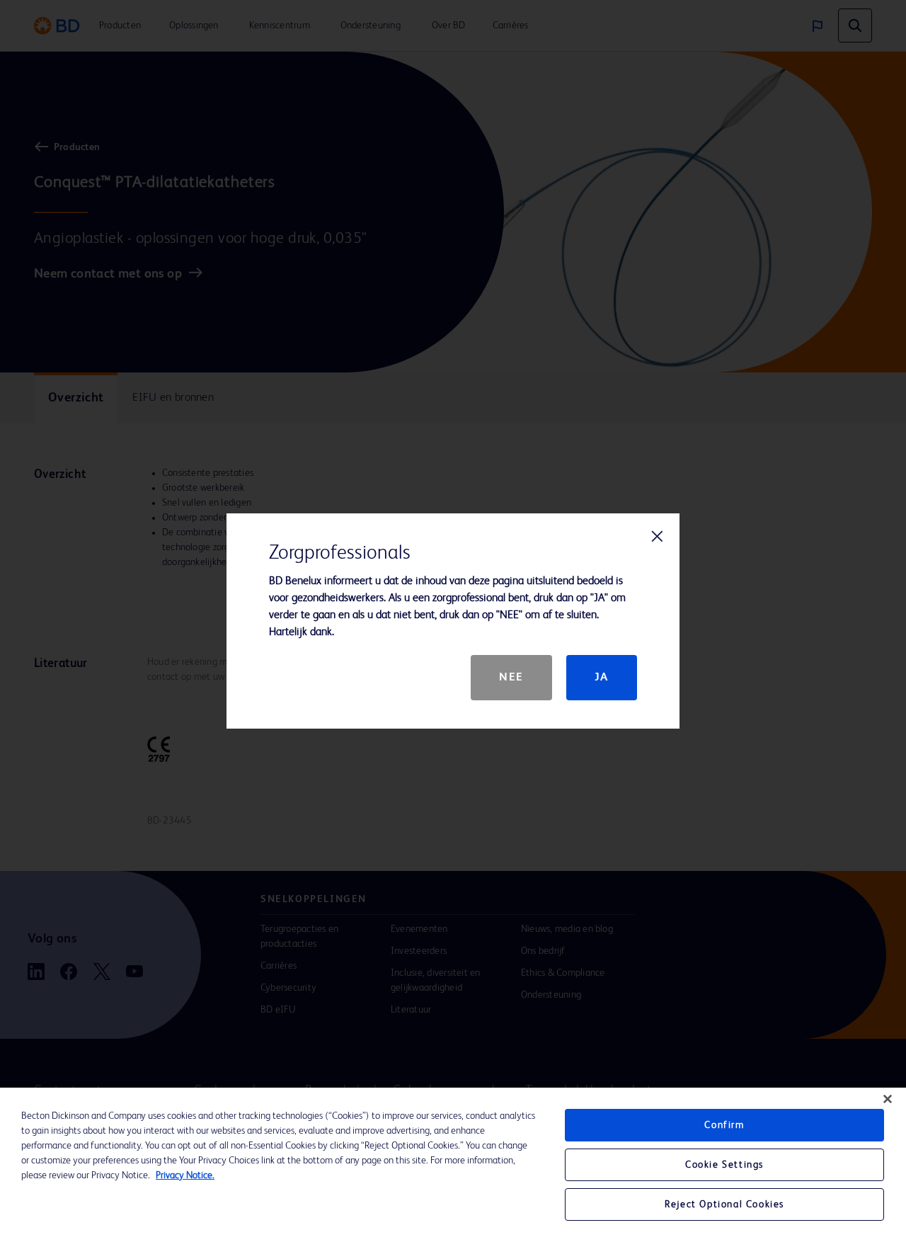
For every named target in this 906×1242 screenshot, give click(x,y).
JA (602, 677)
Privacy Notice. (185, 1175)
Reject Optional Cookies (724, 1204)
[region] (453, 1165)
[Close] (887, 1099)
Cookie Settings (724, 1165)
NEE (511, 677)
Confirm (724, 1125)
